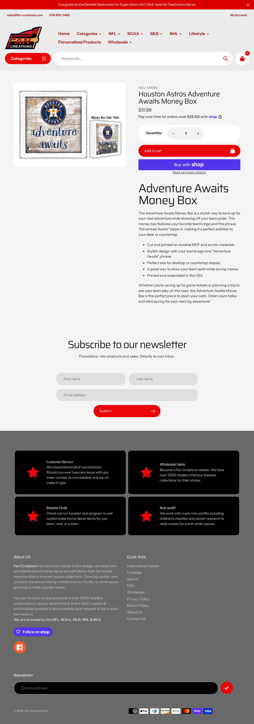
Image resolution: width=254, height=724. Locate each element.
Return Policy (137, 605)
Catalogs (134, 572)
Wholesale (135, 592)
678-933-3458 (59, 15)
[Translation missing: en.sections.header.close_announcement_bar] (247, 4)
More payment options (189, 172)
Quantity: (154, 133)
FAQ (130, 585)
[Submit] (227, 688)
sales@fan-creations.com (25, 15)
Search (133, 579)
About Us (134, 612)
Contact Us (136, 618)
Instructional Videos (143, 566)
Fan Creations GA (36, 711)
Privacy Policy (138, 599)
